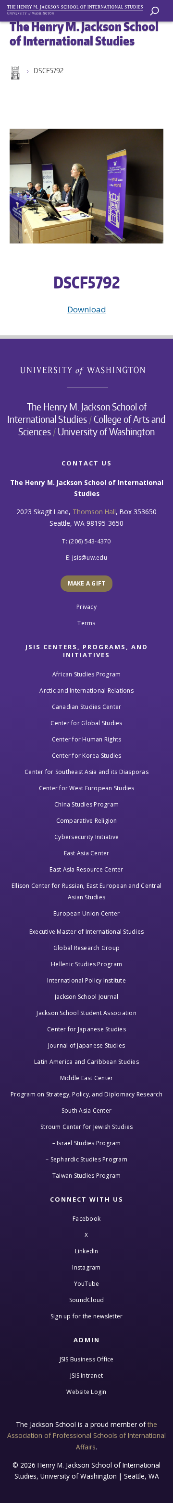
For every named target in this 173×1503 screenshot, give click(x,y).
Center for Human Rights (87, 739)
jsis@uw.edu (89, 557)
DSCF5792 (48, 70)
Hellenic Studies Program (86, 964)
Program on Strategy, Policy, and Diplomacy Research (86, 1094)
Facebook (86, 1219)
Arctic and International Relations (86, 690)
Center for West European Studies (87, 788)
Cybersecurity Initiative (86, 837)
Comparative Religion (86, 821)
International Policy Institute (86, 980)
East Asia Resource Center (86, 869)
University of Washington (87, 369)
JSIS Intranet (86, 1375)
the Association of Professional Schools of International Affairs (86, 1435)
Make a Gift (87, 583)
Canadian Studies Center (87, 707)
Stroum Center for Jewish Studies (86, 1127)
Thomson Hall (94, 511)
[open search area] (154, 11)
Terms (86, 623)
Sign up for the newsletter (86, 1316)
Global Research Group (86, 948)
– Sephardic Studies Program (86, 1159)
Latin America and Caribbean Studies (86, 1062)
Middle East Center (86, 1078)
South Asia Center (86, 1110)
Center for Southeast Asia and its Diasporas (86, 772)
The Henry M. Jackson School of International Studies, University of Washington (79, 8)
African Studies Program (86, 674)
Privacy (86, 607)
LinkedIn (87, 1251)
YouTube (86, 1284)
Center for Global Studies (86, 723)
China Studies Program (86, 804)
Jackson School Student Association (86, 1013)
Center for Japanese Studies (86, 1029)
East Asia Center (87, 853)
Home (14, 73)
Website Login (86, 1392)
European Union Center (86, 913)
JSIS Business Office (87, 1359)
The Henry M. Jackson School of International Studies (77, 412)
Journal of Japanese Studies (86, 1045)
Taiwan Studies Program (86, 1175)
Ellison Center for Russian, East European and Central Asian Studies (86, 891)
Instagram (86, 1267)
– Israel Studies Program (86, 1143)
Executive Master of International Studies (86, 932)
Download (86, 309)
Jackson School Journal (87, 997)
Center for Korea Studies (87, 756)
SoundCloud (86, 1300)
